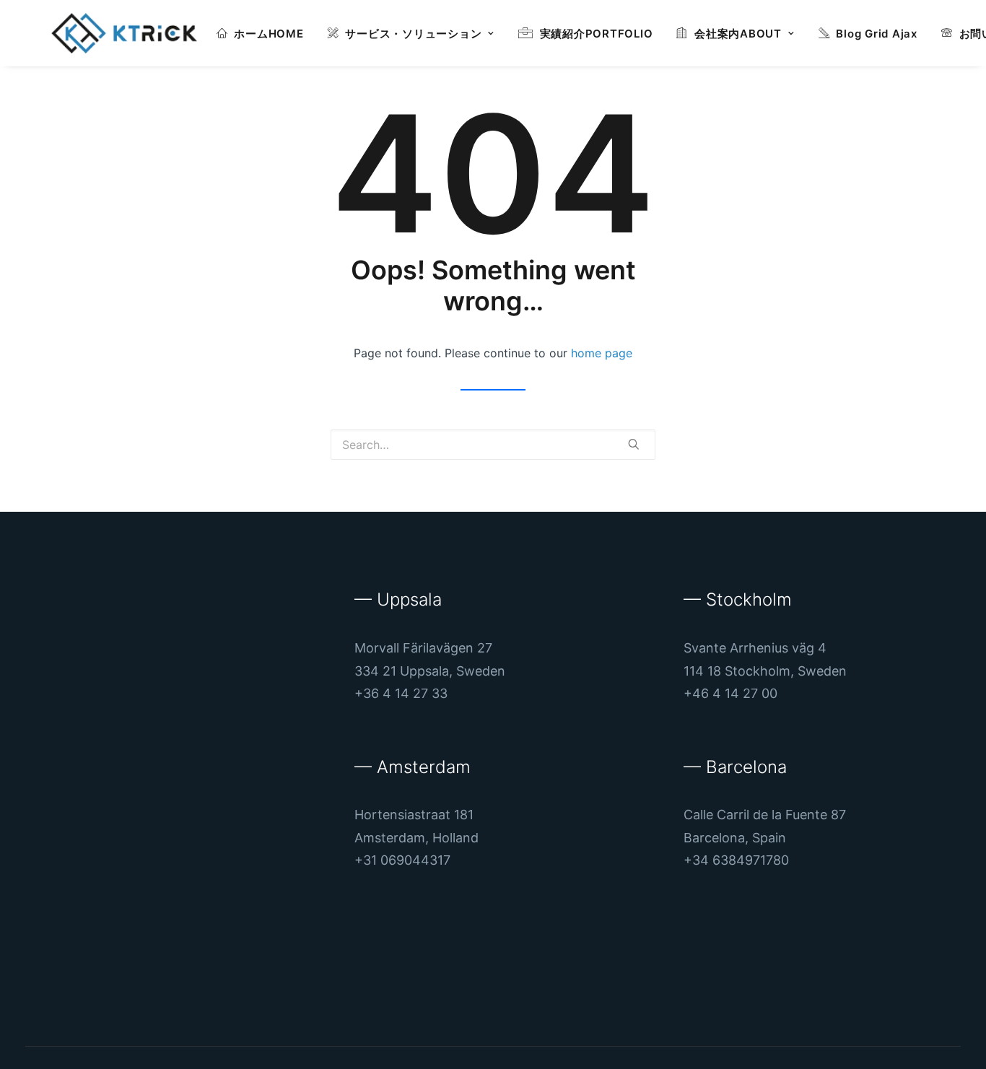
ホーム (268, 33)
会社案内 (738, 33)
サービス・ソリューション (413, 33)
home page (601, 353)
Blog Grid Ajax (876, 33)
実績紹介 (596, 33)
